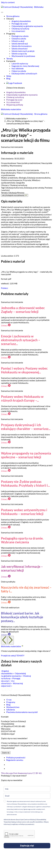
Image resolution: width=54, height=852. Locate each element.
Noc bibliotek (18, 68)
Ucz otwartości (18, 31)
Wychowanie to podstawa (23, 56)
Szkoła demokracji (20, 43)
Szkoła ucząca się (19, 53)
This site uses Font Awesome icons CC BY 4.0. (21, 773)
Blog (8, 78)
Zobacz (4, 325)
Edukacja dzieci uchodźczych (24, 73)
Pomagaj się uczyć (20, 23)
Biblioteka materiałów (11, 109)
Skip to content (8, 2)
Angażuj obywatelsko (21, 21)
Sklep (8, 76)
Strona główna (12, 16)
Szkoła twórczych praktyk (23, 51)
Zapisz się (5, 753)
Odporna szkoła (19, 71)
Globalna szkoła (19, 38)
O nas (9, 699)
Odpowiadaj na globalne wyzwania (27, 26)
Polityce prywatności (27, 824)
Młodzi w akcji (18, 41)
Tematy (9, 58)
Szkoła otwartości (20, 48)
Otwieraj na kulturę (20, 28)
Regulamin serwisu (14, 760)
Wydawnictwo (12, 707)
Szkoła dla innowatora (21, 46)
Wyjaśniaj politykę (14, 104)
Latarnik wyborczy (20, 63)
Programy (10, 702)
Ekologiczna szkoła (20, 36)
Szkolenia (10, 709)
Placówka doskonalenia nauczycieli (22, 712)
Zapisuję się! (27, 845)
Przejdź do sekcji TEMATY (12, 655)
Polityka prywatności (15, 757)
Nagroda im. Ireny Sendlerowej (25, 66)
